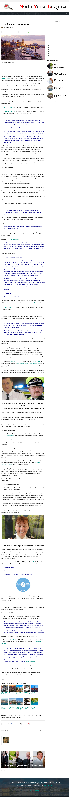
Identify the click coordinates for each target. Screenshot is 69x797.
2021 (49, 55)
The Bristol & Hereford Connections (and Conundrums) (33, 708)
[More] (37, 724)
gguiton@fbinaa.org (35, 302)
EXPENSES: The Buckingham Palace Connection (12, 708)
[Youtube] (67, 1)
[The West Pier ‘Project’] (50, 88)
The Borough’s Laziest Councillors (36, 732)
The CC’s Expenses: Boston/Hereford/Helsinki (4, 708)
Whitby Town (57, 94)
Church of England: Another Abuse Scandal (23, 766)
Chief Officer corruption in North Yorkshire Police (28, 363)
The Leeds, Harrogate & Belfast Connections (33, 694)
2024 (49, 49)
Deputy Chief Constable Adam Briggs (32, 715)
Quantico (19, 717)
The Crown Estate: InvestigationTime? (8, 766)
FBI (40, 715)
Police (6, 17)
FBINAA (3, 717)
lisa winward (8, 717)
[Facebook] (60, 1)
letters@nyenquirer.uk (53, 787)
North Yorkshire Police (12, 17)
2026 (49, 45)
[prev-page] (2, 770)
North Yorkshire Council (59, 87)
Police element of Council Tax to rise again (27, 707)
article (6, 320)
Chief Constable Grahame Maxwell (11, 715)
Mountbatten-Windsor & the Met (37, 766)
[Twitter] (64, 1)
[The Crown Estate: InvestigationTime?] (8, 759)
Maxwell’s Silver (36, 361)
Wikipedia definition (14, 239)
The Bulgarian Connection (9, 111)
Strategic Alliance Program (18, 282)
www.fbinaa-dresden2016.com (32, 661)
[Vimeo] (65, 1)
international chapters (9, 435)
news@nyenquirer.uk (47, 785)
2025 (49, 47)
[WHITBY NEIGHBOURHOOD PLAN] (50, 96)
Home (2, 17)
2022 (49, 53)
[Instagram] (62, 1)
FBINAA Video (8, 307)
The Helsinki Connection (8, 107)
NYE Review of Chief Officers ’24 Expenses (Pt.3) (27, 693)
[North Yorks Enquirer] (8, 7)
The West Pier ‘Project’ (60, 88)
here (15, 320)
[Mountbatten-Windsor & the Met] (37, 759)
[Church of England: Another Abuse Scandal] (23, 759)
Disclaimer (32, 790)
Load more (57, 101)
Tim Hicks (7, 27)
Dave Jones (21, 715)
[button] (66, 13)
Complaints (37, 790)
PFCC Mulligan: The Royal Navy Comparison (4, 693)
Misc (55, 64)
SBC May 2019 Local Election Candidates (11, 732)
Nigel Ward (13, 361)
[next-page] (4, 770)
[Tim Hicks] (2, 27)
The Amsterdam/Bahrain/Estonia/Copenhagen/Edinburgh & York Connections (19, 709)
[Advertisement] (57, 30)
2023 (49, 51)
